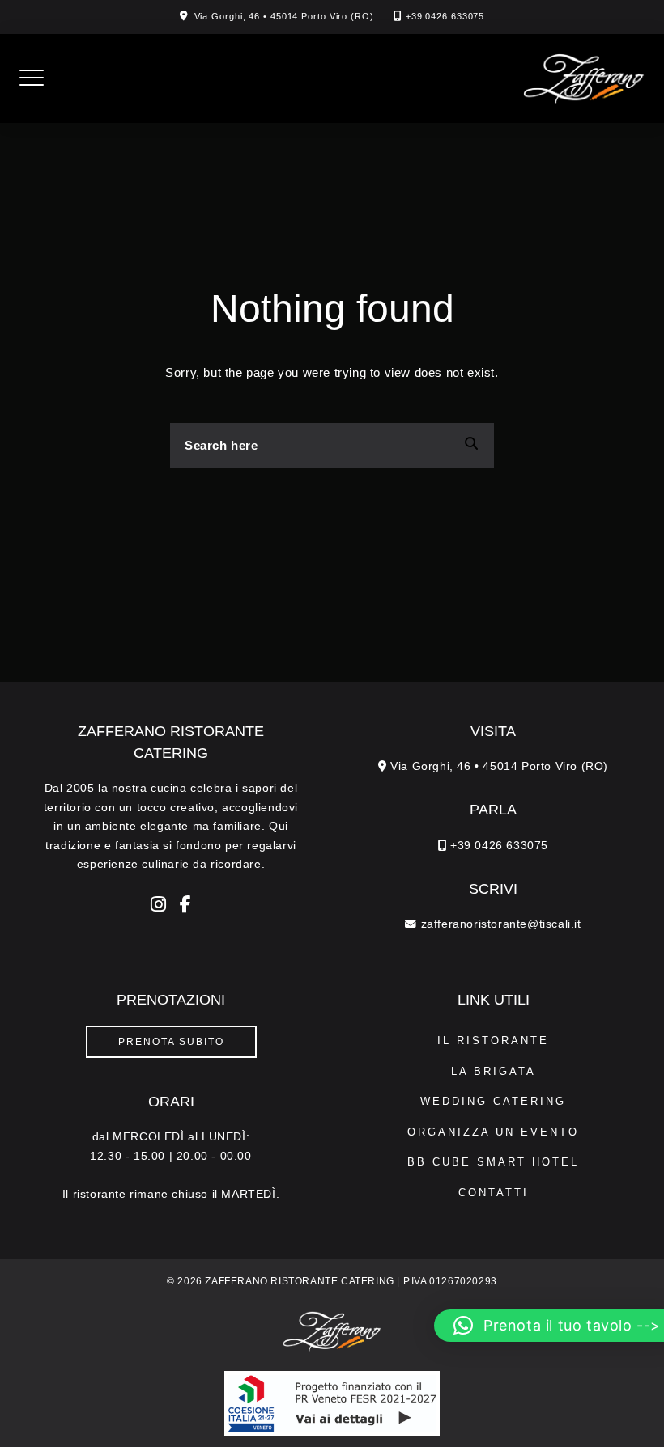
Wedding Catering (493, 1101)
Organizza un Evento (493, 1132)
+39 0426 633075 (445, 16)
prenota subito (171, 1041)
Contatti (493, 1193)
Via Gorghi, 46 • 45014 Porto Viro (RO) (284, 16)
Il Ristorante (493, 1040)
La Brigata (493, 1071)
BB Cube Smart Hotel (493, 1162)
